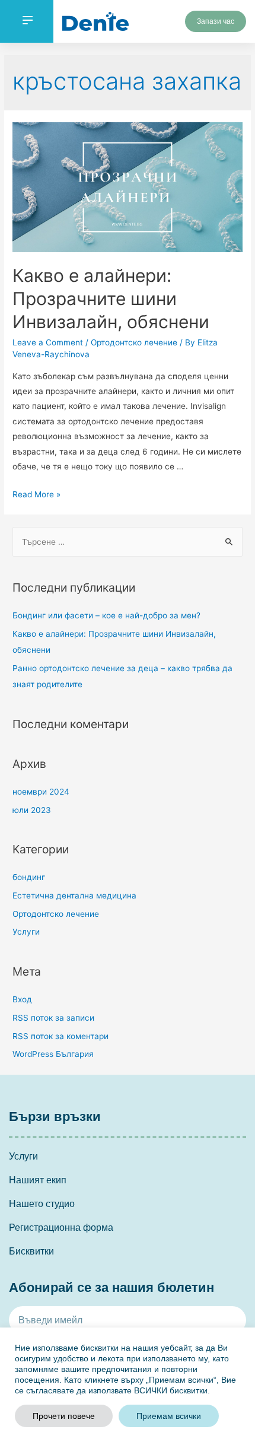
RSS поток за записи (53, 1017)
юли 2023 (31, 810)
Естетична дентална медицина (74, 895)
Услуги (26, 931)
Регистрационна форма (61, 1227)
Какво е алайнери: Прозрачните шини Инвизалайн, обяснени (110, 298)
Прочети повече (64, 1416)
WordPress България (53, 1054)
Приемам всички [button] (168, 1416)
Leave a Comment (47, 342)
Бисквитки (31, 1251)
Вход (22, 999)
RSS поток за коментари (60, 1036)
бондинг (28, 877)
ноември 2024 (40, 791)
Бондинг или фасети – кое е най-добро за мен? (106, 615)
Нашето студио (42, 1204)
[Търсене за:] (127, 542)
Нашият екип (37, 1180)
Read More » (36, 494)
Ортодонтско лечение (134, 342)
